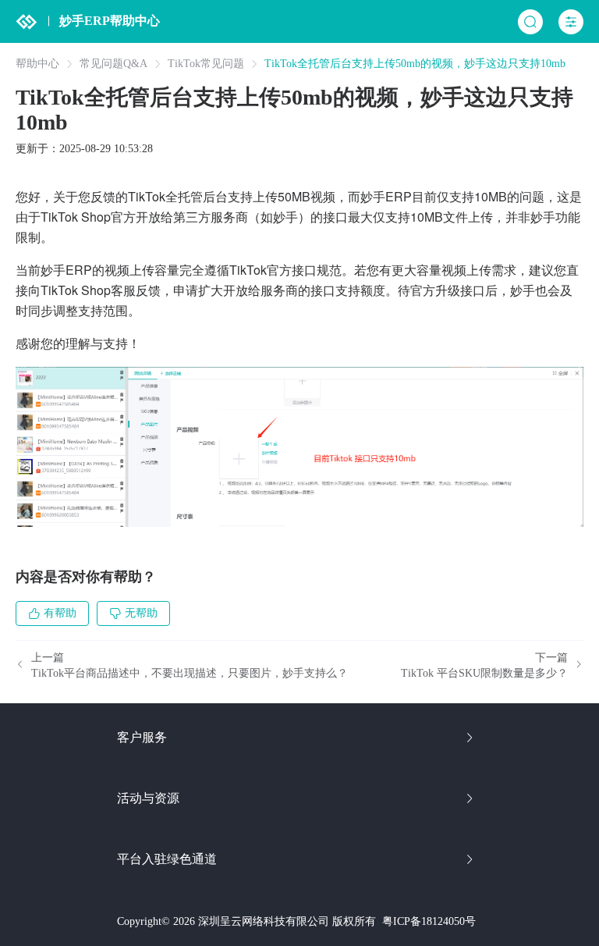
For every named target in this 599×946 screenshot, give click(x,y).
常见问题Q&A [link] (113, 64)
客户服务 (142, 737)
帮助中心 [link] (37, 64)
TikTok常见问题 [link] (206, 64)
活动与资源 (148, 798)
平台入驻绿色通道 (167, 859)
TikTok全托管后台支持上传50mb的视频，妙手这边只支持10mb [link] (414, 64)
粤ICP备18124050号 (429, 921)
